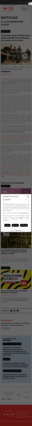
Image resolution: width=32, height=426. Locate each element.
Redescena (18, 230)
